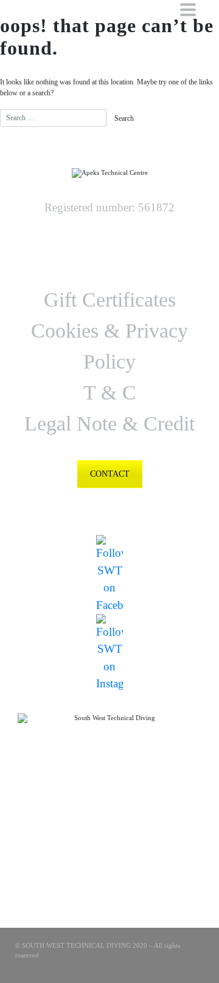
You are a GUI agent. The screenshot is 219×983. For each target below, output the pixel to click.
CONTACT (110, 473)
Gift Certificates (110, 299)
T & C (109, 392)
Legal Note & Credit (109, 423)
